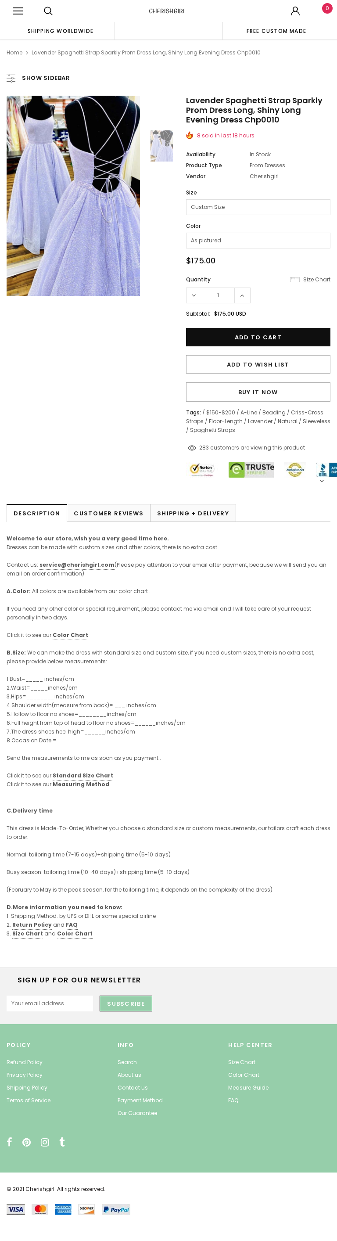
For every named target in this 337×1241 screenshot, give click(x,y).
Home (14, 52)
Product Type (204, 165)
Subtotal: (198, 313)
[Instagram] (45, 1142)
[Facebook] (9, 1142)
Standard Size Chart (83, 775)
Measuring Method (81, 784)
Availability (200, 154)
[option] (61, 31)
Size (191, 192)
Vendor (195, 176)
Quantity (198, 279)
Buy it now (258, 392)
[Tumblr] (62, 1142)
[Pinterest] (26, 1142)
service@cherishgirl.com (77, 564)
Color (193, 226)
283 (204, 447)
